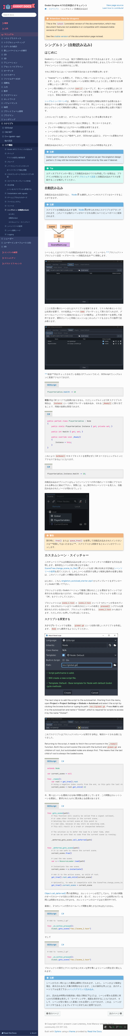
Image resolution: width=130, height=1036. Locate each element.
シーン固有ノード (14, 230)
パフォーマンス (10, 103)
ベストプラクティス (12, 38)
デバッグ (10, 153)
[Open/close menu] (2, 38)
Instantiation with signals (17, 193)
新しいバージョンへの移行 (15, 50)
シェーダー (8, 239)
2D (5, 54)
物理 (6, 107)
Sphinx (57, 1031)
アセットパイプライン (13, 67)
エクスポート (9, 75)
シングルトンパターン (55, 101)
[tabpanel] (84, 392)
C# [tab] (48, 414)
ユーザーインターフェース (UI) (17, 243)
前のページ (53, 1013)
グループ (10, 162)
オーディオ (8, 71)
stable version (61, 36)
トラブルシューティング (14, 42)
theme (72, 1031)
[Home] (46, 9)
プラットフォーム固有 (13, 111)
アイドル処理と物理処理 (16, 158)
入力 (6, 87)
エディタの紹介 (10, 46)
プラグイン (8, 115)
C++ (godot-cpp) (12, 136)
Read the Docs (94, 1031)
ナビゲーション (10, 95)
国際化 (7, 83)
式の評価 (10, 185)
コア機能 (8, 145)
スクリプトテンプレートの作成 (18, 181)
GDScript (9, 128)
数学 (6, 91)
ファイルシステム (14, 202)
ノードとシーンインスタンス (18, 166)
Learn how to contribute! (113, 8)
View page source (114, 5)
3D (5, 58)
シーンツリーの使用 (14, 226)
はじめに (12, 214)
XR (5, 247)
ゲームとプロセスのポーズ (17, 197)
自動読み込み (13, 218)
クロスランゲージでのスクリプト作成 (20, 175)
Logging (10, 234)
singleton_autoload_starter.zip (76, 581)
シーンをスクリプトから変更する (19, 189)
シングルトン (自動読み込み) (18, 210)
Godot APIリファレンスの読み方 (19, 149)
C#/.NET (8, 132)
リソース (10, 206)
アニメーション (10, 62)
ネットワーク (9, 99)
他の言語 (8, 141)
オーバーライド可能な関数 (17, 170)
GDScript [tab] (51, 385)
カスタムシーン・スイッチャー (19, 222)
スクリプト (8, 123)
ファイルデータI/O (12, 79)
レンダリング (9, 119)
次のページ (114, 1013)
